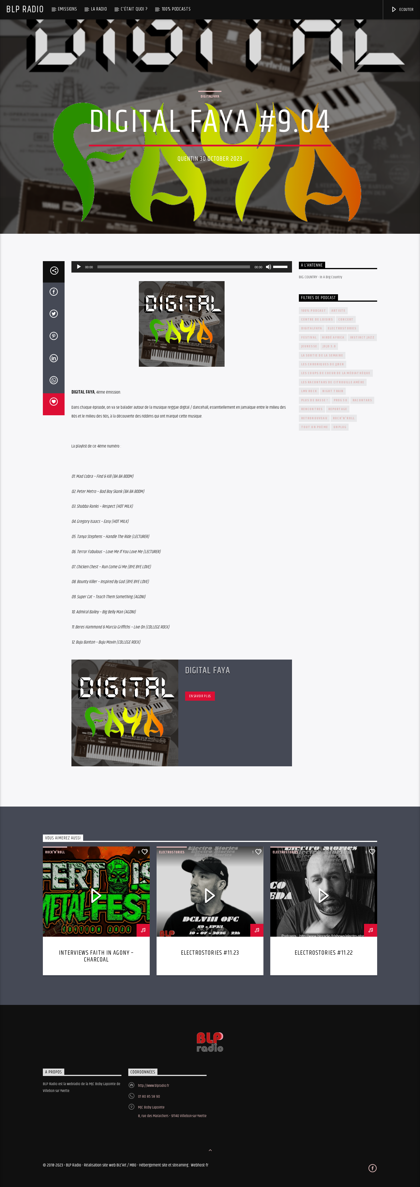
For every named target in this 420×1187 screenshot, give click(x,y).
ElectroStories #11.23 (210, 953)
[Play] (79, 267)
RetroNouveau (314, 418)
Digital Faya (207, 671)
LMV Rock (309, 391)
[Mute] (268, 267)
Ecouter (405, 9)
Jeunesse (309, 346)
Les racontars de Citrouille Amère (333, 382)
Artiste (338, 310)
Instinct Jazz (362, 337)
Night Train (332, 391)
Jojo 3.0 (329, 346)
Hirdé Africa (333, 337)
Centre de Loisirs (317, 319)
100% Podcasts (176, 9)
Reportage (337, 409)
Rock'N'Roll (344, 418)
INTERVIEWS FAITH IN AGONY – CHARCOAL (96, 956)
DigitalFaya (210, 96)
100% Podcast (313, 310)
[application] (181, 267)
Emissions (67, 9)
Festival (309, 337)
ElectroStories (342, 328)
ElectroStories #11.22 (324, 953)
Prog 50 (340, 400)
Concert (345, 319)
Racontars (362, 400)
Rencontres (312, 409)
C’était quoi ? (134, 9)
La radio (99, 9)
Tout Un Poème (314, 427)
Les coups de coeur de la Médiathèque (336, 373)
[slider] (281, 266)
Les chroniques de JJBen (322, 364)
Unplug (339, 427)
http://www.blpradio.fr (153, 1086)
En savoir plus (200, 696)
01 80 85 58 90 (149, 1096)
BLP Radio (25, 9)
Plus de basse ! (314, 400)
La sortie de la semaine (322, 355)
